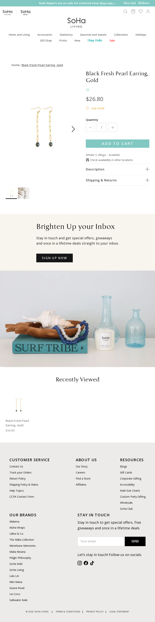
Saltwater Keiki (18, 600)
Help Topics (16, 490)
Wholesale (126, 502)
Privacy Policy (95, 611)
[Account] (148, 11)
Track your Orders (20, 472)
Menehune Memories (22, 545)
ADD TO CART (117, 143)
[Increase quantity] (112, 127)
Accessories (44, 34)
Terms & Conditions (68, 611)
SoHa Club (126, 508)
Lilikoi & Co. (16, 533)
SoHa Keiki (15, 564)
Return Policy (17, 478)
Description (95, 169)
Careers (80, 472)
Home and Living (19, 34)
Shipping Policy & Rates (23, 484)
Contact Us (16, 466)
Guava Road (16, 588)
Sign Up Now (54, 258)
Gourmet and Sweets (93, 34)
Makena (14, 521)
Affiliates (81, 484)
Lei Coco (14, 594)
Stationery (66, 34)
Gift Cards (126, 472)
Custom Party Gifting (133, 496)
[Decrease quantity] (90, 127)
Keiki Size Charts (130, 490)
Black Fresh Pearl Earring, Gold (42, 65)
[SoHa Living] (76, 22)
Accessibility (127, 484)
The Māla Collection (21, 539)
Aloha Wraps (17, 527)
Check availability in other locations (111, 160)
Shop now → (81, 7)
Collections (121, 34)
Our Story (82, 466)
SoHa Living (16, 570)
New (77, 40)
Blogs (123, 466)
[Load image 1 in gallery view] (42, 127)
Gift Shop (46, 40)
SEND (135, 541)
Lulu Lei (14, 576)
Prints (63, 40)
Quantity (92, 120)
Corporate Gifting (130, 478)
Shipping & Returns (101, 180)
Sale (112, 40)
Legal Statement (119, 611)
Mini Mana (15, 582)
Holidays (141, 34)
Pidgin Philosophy (20, 558)
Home (15, 65)
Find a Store (83, 478)
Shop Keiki (95, 40)
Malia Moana (17, 551)
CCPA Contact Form (21, 496)
